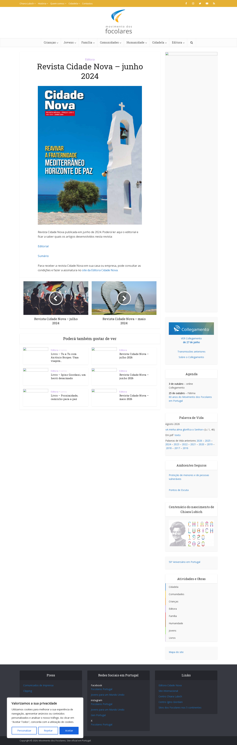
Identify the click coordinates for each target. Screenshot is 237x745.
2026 (199, 440)
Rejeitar (48, 730)
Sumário (43, 256)
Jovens (69, 42)
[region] (45, 718)
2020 (201, 444)
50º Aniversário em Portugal (184, 562)
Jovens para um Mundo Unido (107, 694)
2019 (210, 444)
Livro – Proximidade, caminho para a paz (64, 397)
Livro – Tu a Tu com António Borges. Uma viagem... (65, 357)
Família (86, 42)
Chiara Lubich (27, 3)
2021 (193, 444)
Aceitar (69, 730)
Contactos (87, 3)
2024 (168, 444)
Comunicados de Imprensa (38, 685)
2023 (176, 444)
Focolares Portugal (101, 689)
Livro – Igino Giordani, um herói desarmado (68, 376)
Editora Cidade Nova (170, 685)
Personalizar (24, 730)
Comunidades (109, 42)
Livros (64, 350)
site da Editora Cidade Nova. (100, 270)
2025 (207, 440)
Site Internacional (168, 690)
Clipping (27, 690)
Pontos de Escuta (179, 490)
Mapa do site (176, 652)
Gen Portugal (98, 715)
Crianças (50, 42)
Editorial (43, 246)
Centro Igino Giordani (171, 702)
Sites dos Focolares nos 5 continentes (180, 707)
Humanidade (135, 42)
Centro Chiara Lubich (170, 696)
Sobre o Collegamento (191, 357)
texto (178, 435)
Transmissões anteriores (191, 351)
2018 (169, 448)
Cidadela (73, 3)
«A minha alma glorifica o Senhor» (184, 429)
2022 (185, 444)
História (42, 3)
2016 (185, 448)
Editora (177, 42)
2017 (177, 448)
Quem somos (57, 3)
